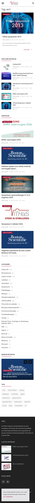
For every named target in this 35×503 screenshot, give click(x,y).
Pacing (4, 405)
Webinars (4, 294)
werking (21, 390)
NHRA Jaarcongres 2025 (20, 94)
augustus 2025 (16, 398)
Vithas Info (5, 269)
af (25, 405)
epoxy (10, 405)
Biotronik (4, 334)
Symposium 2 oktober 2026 (12, 224)
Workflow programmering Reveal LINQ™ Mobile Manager (23, 74)
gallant (22, 394)
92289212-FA (6, 398)
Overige (3, 318)
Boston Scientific (7, 337)
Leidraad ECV (17, 64)
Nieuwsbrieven (6, 273)
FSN (2, 327)
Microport (4, 344)
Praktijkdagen (5, 290)
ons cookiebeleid (8, 496)
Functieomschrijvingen (8, 311)
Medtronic (4, 341)
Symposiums (5, 287)
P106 (3, 390)
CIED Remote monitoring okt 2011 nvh (23, 84)
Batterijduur (5, 394)
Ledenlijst (4, 280)
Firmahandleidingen (7, 314)
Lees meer (27, 49)
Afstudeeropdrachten (8, 297)
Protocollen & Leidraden (9, 304)
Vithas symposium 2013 (11, 37)
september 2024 (6, 401)
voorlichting (14, 394)
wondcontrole (18, 401)
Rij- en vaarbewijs (18, 464)
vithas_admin (5, 39)
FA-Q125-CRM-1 (12, 390)
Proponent (27, 401)
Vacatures (4, 347)
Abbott (3, 330)
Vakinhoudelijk (6, 301)
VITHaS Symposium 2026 (20, 455)
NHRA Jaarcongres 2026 (11, 140)
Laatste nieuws (6, 276)
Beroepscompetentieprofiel (10, 307)
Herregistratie (18, 405)
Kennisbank (5, 283)
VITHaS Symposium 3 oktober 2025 (22, 104)
